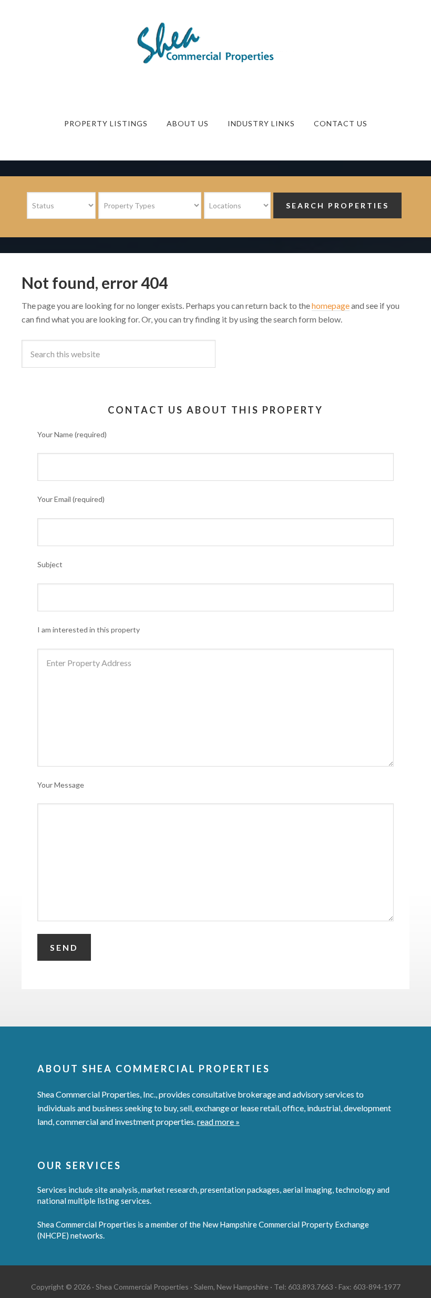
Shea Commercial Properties (215, 43)
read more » (218, 1121)
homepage (331, 305)
